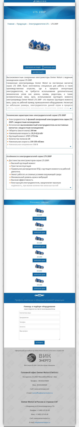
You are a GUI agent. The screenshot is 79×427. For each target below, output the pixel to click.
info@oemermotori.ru (42, 422)
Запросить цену (49, 67)
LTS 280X (39, 257)
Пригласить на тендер (33, 67)
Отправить (39, 343)
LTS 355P (39, 215)
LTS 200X (39, 285)
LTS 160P (39, 243)
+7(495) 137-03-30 (40, 1)
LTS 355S (39, 271)
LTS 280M (39, 229)
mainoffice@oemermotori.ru (42, 393)
